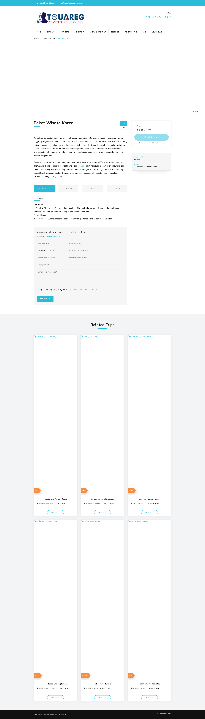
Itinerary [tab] (68, 188)
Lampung (143, 688)
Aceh (134, 503)
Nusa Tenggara (51, 688)
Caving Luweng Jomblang (102, 499)
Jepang (81, 166)
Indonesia (42, 503)
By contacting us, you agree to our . (68, 289)
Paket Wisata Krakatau (149, 684)
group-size (137, 164)
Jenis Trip (80, 32)
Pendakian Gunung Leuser (149, 499)
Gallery (197, 111)
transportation (139, 157)
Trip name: (41, 236)
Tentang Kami (131, 32)
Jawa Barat (49, 503)
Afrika (88, 688)
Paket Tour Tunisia (102, 684)
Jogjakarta (96, 503)
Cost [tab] (92, 188)
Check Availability (153, 137)
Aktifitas (65, 32)
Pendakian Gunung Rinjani (55, 684)
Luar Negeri (94, 688)
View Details (55, 512)
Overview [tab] (43, 188)
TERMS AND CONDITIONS (84, 289)
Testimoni (115, 32)
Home (38, 32)
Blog (144, 32)
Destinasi (50, 32)
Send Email (45, 299)
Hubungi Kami (156, 32)
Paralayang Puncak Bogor (55, 499)
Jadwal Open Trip (98, 32)
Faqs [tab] (117, 188)
